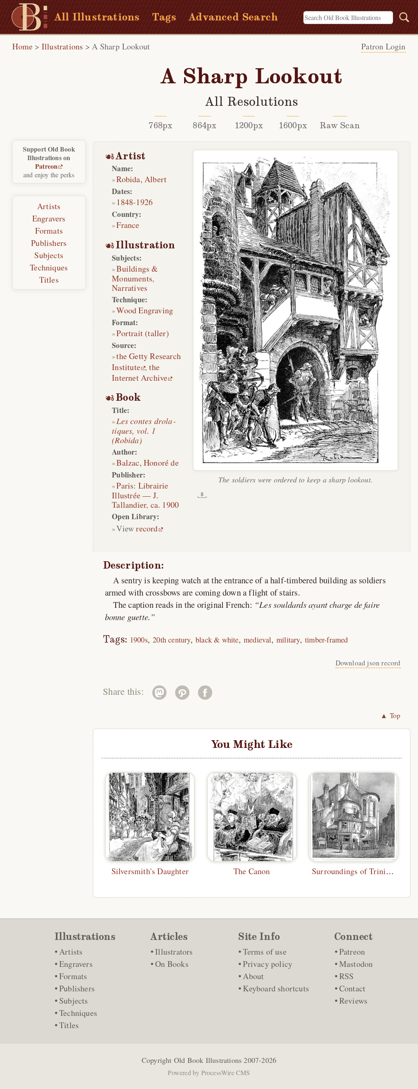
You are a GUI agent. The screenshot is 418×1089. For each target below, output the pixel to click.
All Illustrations (97, 17)
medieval (257, 639)
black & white (217, 639)
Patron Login (383, 46)
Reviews (353, 1000)
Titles (49, 279)
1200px (249, 125)
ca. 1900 (165, 504)
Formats (49, 230)
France (127, 224)
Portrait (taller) (142, 333)
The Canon (251, 871)
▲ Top (390, 715)
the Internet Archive (139, 372)
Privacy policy (267, 963)
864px (204, 125)
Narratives (129, 287)
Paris (124, 485)
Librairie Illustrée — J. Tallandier (140, 495)
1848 (124, 202)
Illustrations (62, 46)
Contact (352, 988)
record (147, 528)
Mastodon (356, 963)
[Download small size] (202, 495)
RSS (346, 976)
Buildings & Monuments (135, 273)
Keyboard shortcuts (276, 988)
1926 (144, 202)
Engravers (49, 218)
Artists (48, 206)
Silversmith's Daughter (150, 871)
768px (160, 125)
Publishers (49, 242)
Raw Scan (340, 125)
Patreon (46, 166)
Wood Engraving (144, 310)
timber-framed (326, 639)
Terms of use (264, 951)
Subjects (48, 255)
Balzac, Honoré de (147, 462)
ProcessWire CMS (225, 1072)
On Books (172, 963)
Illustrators (174, 951)
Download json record (368, 662)
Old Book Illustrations (208, 1060)
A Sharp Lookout (121, 46)
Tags (164, 17)
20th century (171, 639)
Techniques (49, 267)
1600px (293, 125)
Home (22, 46)
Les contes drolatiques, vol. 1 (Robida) (143, 430)
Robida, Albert (141, 179)
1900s (139, 639)
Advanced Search (233, 17)
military (288, 639)
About (253, 976)
